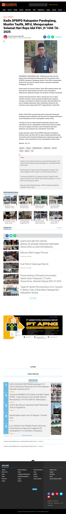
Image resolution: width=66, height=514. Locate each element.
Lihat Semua (33, 298)
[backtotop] (33, 461)
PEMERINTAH (41, 10)
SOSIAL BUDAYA (38, 478)
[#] (33, 327)
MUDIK (35, 474)
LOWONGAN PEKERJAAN (24, 474)
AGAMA (48, 10)
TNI (32, 151)
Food (35, 472)
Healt (3, 474)
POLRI (21, 151)
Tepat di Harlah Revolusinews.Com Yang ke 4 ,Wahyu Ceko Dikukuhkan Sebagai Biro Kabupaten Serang (41, 290)
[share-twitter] (48, 36)
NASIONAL (52, 474)
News (3, 476)
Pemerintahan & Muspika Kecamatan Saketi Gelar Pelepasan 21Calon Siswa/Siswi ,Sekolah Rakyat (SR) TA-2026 (40, 278)
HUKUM (15, 10)
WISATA (60, 10)
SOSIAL (27, 151)
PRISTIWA (4, 478)
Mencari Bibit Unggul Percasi (34, 252)
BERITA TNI (4, 472)
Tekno (3, 481)
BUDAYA (21, 10)
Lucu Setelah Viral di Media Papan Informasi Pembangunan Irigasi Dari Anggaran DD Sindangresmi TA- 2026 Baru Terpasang (27, 428)
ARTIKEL (54, 10)
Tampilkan (59, 227)
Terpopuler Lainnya (27, 435)
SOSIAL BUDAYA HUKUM (56, 478)
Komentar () (59, 37)
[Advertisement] (33, 307)
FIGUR (19, 472)
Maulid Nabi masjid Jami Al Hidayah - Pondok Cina (28, 416)
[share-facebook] (44, 36)
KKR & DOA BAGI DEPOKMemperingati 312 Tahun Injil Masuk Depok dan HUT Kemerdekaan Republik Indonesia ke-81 (29, 386)
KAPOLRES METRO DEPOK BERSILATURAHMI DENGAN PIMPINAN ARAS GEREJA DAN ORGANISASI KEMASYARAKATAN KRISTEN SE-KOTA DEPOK (39, 244)
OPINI (34, 10)
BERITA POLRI (53, 470)
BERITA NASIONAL (38, 470)
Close (34, 489)
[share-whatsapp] (52, 36)
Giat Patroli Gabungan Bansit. (34, 264)
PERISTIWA (28, 10)
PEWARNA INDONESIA (23, 476)
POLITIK (10, 10)
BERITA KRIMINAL (22, 470)
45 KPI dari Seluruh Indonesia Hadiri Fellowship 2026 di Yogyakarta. (28, 406)
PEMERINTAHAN (37, 148)
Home (4, 10)
